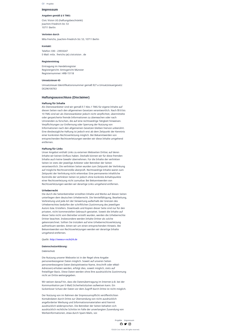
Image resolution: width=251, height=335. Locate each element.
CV (43, 3)
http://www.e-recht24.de (63, 239)
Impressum (129, 320)
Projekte (50, 3)
